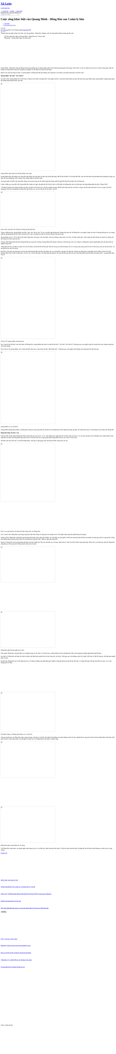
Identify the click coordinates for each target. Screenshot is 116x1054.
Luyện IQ (5, 11)
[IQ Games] (1, 11)
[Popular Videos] (9, 11)
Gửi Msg (3, 911)
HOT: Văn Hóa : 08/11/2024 (9, 939)
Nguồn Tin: (4, 853)
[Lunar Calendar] (15, 11)
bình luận (26, 30)
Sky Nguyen (4, 30)
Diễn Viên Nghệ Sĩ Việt (10, 25)
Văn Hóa (7, 23)
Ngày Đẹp (19, 11)
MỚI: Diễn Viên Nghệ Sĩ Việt (9, 880)
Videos (12, 11)
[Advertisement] (55, 53)
